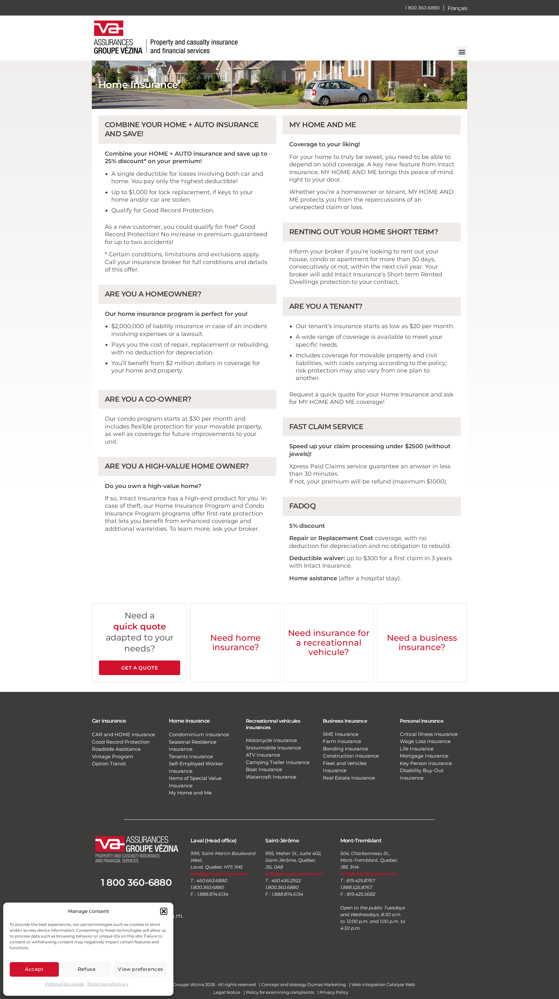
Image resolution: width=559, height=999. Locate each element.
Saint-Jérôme (282, 841)
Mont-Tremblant (361, 841)
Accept (34, 969)
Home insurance (189, 721)
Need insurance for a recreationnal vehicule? (329, 642)
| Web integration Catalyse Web (382, 984)
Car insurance (109, 721)
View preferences (140, 969)
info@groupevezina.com (219, 874)
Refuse (87, 969)
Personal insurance (421, 721)
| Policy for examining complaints (279, 992)
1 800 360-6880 (422, 8)
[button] (163, 911)
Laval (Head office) (214, 841)
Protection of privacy (107, 984)
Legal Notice (227, 992)
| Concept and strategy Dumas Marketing (302, 984)
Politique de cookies (64, 984)
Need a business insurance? (422, 642)
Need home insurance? (235, 642)
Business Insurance (345, 721)
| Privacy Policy (332, 992)
